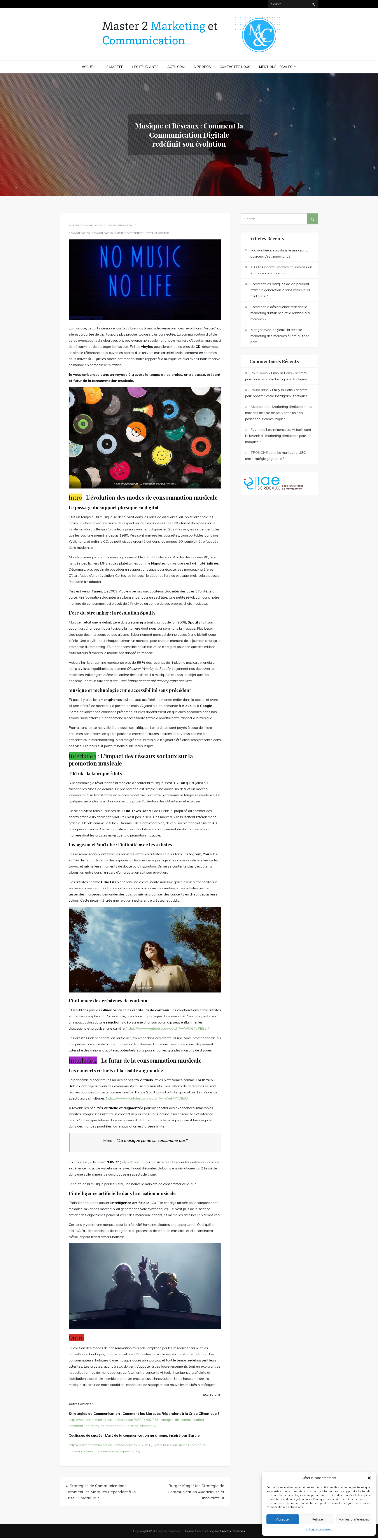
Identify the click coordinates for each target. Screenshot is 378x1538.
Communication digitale (108, 233)
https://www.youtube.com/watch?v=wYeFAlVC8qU (147, 1098)
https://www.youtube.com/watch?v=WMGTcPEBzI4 (168, 1028)
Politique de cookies (319, 1529)
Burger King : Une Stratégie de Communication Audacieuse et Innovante (196, 1491)
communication (79, 233)
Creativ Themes (232, 1531)
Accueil (89, 67)
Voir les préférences (354, 1519)
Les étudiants (145, 67)
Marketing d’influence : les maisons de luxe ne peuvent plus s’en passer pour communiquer (278, 412)
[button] (369, 1478)
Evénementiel (135, 233)
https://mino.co (132, 1162)
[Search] (313, 4)
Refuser (318, 1519)
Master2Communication (85, 225)
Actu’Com (176, 67)
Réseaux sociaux (157, 233)
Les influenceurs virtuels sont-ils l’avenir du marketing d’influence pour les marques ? (279, 435)
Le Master (113, 67)
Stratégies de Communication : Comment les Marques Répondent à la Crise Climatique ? (100, 1491)
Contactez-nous (235, 67)
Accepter (283, 1519)
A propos (202, 67)
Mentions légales (275, 67)
